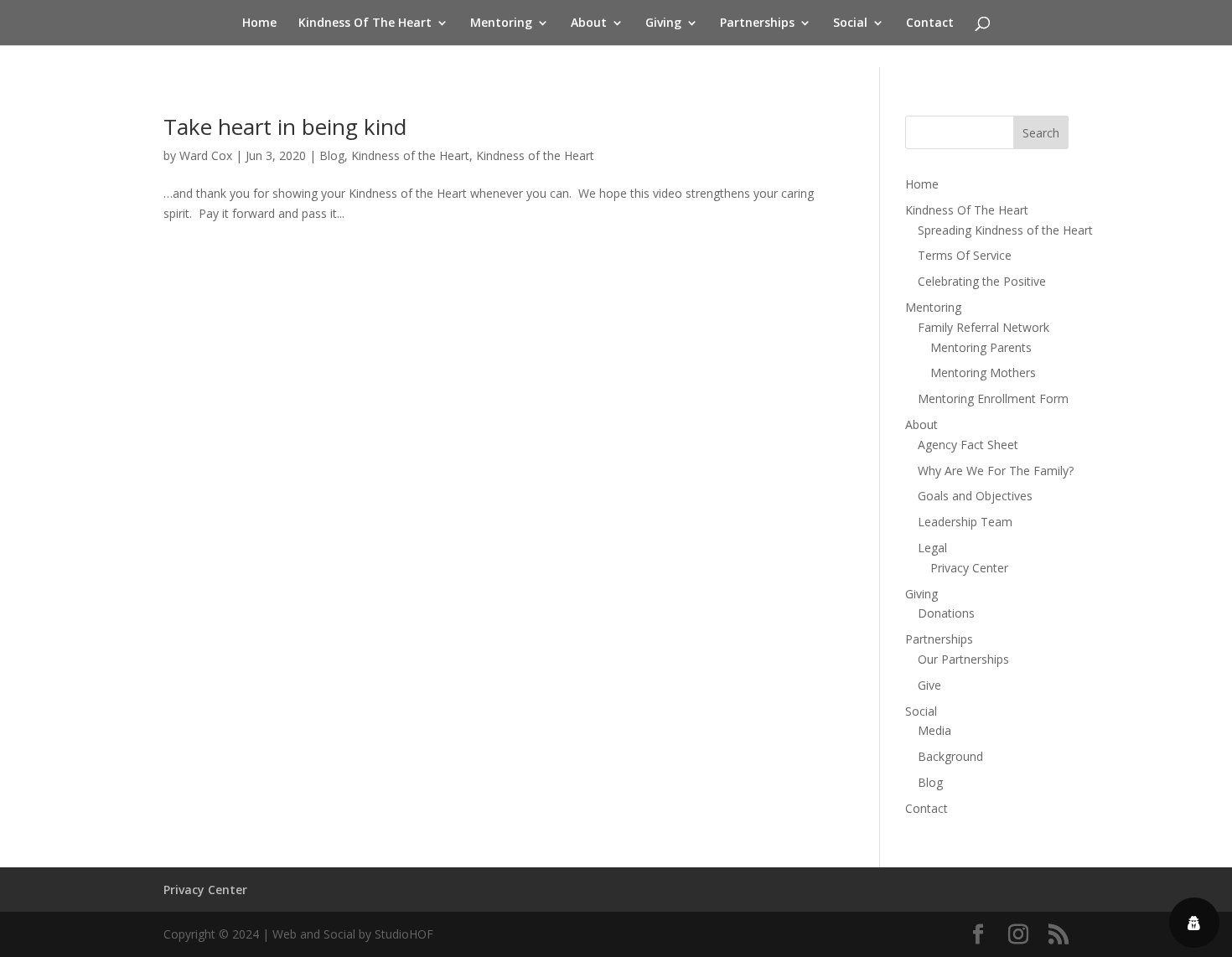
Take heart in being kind (284, 126)
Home (259, 23)
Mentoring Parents (981, 347)
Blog (331, 155)
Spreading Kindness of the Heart (1005, 230)
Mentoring (501, 23)
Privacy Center (969, 568)
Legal (932, 548)
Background (950, 756)
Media (934, 730)
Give (929, 685)
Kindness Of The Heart (365, 23)
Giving (663, 23)
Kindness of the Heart (410, 155)
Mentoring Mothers (983, 372)
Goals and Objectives (975, 496)
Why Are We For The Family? (996, 470)
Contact (930, 23)
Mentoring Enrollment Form (993, 398)
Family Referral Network (983, 327)
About (589, 23)
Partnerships (757, 23)
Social (850, 23)
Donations (946, 613)
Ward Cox (205, 155)
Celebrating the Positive (982, 281)
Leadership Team (965, 522)
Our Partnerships (963, 659)
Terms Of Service (965, 255)
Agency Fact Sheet (968, 445)
